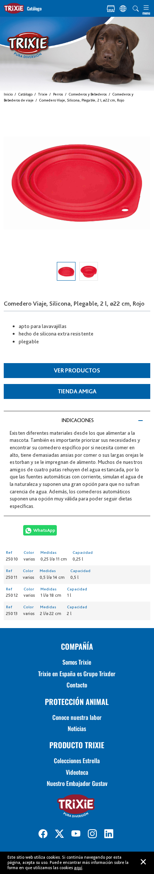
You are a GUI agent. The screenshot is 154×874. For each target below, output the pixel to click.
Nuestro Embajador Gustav (77, 783)
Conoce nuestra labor (77, 717)
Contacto (77, 684)
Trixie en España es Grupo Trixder (77, 673)
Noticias (77, 728)
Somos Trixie (76, 662)
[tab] (77, 420)
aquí (78, 867)
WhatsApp (44, 530)
